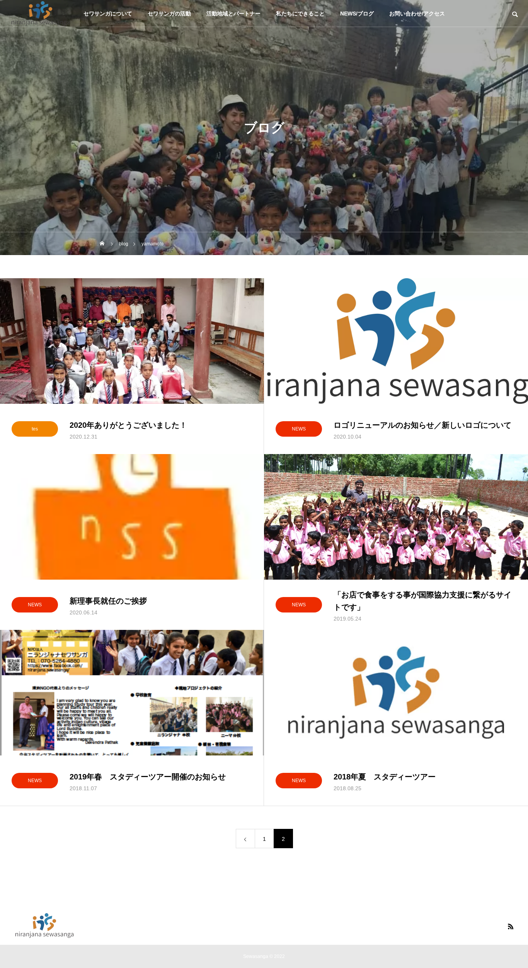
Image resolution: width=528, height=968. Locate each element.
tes (35, 429)
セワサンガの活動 (169, 13)
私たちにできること (300, 13)
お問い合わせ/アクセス (417, 13)
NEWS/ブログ (357, 13)
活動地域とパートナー (233, 13)
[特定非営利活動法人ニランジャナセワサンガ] (41, 13)
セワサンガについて (107, 13)
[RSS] (510, 926)
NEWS (299, 429)
